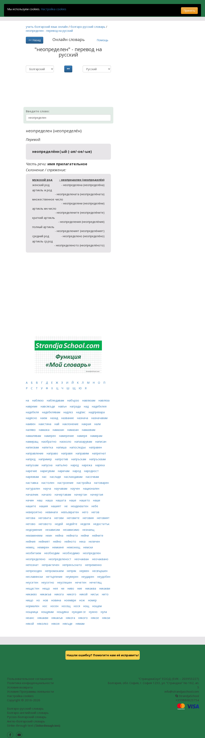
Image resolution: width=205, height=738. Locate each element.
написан (100, 441)
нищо (30, 600)
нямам (80, 623)
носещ (66, 606)
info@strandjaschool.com (182, 691)
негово (31, 524)
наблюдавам (56, 400)
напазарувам (83, 441)
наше (73, 500)
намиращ (32, 441)
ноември (70, 600)
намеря (82, 436)
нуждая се (79, 612)
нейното (70, 541)
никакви (104, 588)
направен (95, 447)
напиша (61, 447)
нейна (59, 535)
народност (91, 471)
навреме (32, 406)
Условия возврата (20, 687)
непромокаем (54, 571)
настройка (84, 483)
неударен (88, 577)
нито (105, 594)
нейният (45, 541)
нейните (97, 535)
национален (91, 488)
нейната (72, 535)
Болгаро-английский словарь (28, 713)
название (68, 418)
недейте (72, 524)
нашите (31, 506)
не (66, 506)
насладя (56, 477)
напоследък (78, 447)
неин (49, 535)
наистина (45, 424)
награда (75, 406)
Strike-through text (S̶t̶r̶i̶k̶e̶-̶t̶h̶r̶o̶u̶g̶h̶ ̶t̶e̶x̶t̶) (33, 725)
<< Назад (34, 40)
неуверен (72, 577)
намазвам (88, 430)
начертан (81, 494)
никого (72, 594)
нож (82, 600)
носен (54, 606)
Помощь (102, 40)
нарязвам (33, 477)
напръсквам (97, 459)
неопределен (92, 553)
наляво (31, 430)
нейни (85, 535)
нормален (33, 606)
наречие (32, 471)
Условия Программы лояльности (30, 691)
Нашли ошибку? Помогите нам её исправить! (103, 655)
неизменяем (34, 535)
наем (44, 418)
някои (106, 618)
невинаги (52, 512)
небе (94, 506)
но (38, 600)
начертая (96, 494)
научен (75, 488)
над (86, 406)
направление (35, 453)
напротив (62, 459)
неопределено (36, 559)
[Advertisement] (73, 82)
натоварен (101, 483)
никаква (91, 588)
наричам (64, 471)
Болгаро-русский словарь (25, 708)
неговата (45, 518)
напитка (48, 447)
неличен (94, 541)
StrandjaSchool (188, 696)
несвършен (100, 571)
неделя (85, 524)
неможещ (74, 547)
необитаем (34, 553)
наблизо (38, 400)
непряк (72, 571)
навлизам (89, 400)
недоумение (34, 530)
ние (80, 588)
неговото (45, 524)
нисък (95, 594)
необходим (52, 553)
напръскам (79, 459)
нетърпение (54, 577)
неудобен (103, 577)
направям (83, 453)
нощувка (63, 612)
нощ (86, 606)
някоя (55, 623)
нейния (31, 541)
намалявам (34, 436)
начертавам (63, 494)
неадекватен (80, 506)
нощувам (47, 612)
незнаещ (88, 530)
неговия (88, 518)
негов (95, 512)
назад (54, 418)
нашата (61, 500)
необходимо (71, 553)
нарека (100, 465)
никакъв (46, 594)
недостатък (101, 524)
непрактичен (51, 565)
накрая (87, 424)
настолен (48, 483)
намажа (44, 430)
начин (30, 500)
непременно (93, 565)
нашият (56, 506)
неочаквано (100, 559)
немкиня (58, 547)
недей (59, 524)
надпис (81, 412)
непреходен (34, 571)
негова (31, 518)
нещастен (33, 588)
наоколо (66, 441)
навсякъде (48, 406)
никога (59, 594)
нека (82, 541)
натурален (33, 488)
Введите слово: (37, 111)
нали (97, 424)
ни (63, 588)
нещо (46, 588)
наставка (32, 483)
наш (40, 500)
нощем (97, 606)
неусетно (48, 582)
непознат (32, 565)
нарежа (87, 465)
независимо (71, 530)
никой (83, 594)
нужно (93, 612)
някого (83, 618)
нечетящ (95, 582)
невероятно (34, 512)
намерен (50, 436)
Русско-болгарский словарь (26, 717)
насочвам (92, 477)
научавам (61, 488)
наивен (31, 424)
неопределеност (60, 559)
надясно (32, 418)
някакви (43, 618)
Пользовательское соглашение (30, 679)
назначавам (99, 418)
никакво (32, 594)
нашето (85, 500)
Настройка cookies (53, 9)
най (57, 424)
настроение (65, 483)
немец (30, 547)
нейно (57, 541)
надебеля (33, 412)
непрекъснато (72, 565)
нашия (44, 506)
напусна (47, 465)
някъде (68, 623)
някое (95, 618)
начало (47, 494)
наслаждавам (73, 477)
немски (88, 547)
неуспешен (65, 582)
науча (47, 488)
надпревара (97, 412)
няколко (43, 623)
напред (31, 459)
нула (104, 612)
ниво (71, 588)
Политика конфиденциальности (30, 683)
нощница (32, 612)
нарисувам (47, 471)
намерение (67, 436)
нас (44, 477)
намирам (96, 436)
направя (67, 453)
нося (77, 606)
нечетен (81, 582)
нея (56, 588)
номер (92, 600)
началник (32, 494)
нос (45, 606)
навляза (104, 400)
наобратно (49, 441)
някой (30, 623)
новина (56, 600)
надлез (68, 412)
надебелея (99, 406)
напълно (62, 465)
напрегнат (99, 453)
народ (77, 471)
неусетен (32, 582)
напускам (32, 465)
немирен (43, 547)
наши (96, 500)
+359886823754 (187, 700)
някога (71, 618)
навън (62, 406)
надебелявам (51, 412)
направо (53, 453)
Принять (189, 10)
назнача (83, 418)
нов (46, 600)
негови (59, 518)
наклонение (70, 424)
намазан (59, 430)
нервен (84, 571)
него (85, 512)
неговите (73, 518)
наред (75, 465)
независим (53, 530)
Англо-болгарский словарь (26, 721)
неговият (103, 518)
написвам (33, 447)
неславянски (35, 577)
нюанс (30, 618)
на (28, 400)
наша (49, 500)
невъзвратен (70, 512)
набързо (73, 400)
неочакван (82, 559)
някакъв (57, 618)
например (46, 459)
